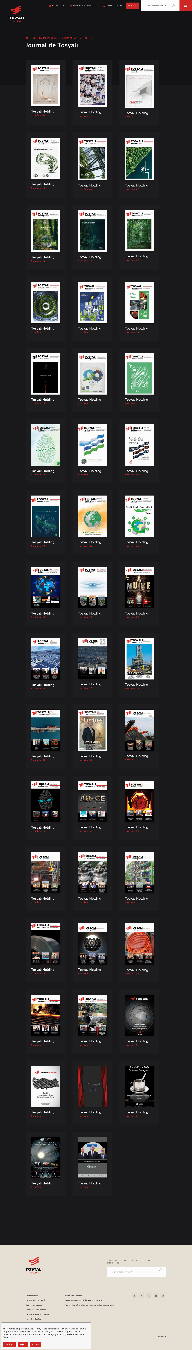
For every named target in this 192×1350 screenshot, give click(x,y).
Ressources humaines (36, 1309)
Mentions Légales (73, 1295)
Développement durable (37, 1314)
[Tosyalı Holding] (46, 92)
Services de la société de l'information (83, 1300)
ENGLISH (56, 16)
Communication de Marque (77, 38)
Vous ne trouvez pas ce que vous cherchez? (130, 1262)
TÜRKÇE (56, 12)
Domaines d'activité (35, 1300)
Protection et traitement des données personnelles (90, 1305)
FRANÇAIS (56, 20)
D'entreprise (32, 1295)
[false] (27, 38)
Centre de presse (34, 1305)
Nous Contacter (33, 1319)
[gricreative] (162, 1336)
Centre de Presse (44, 38)
